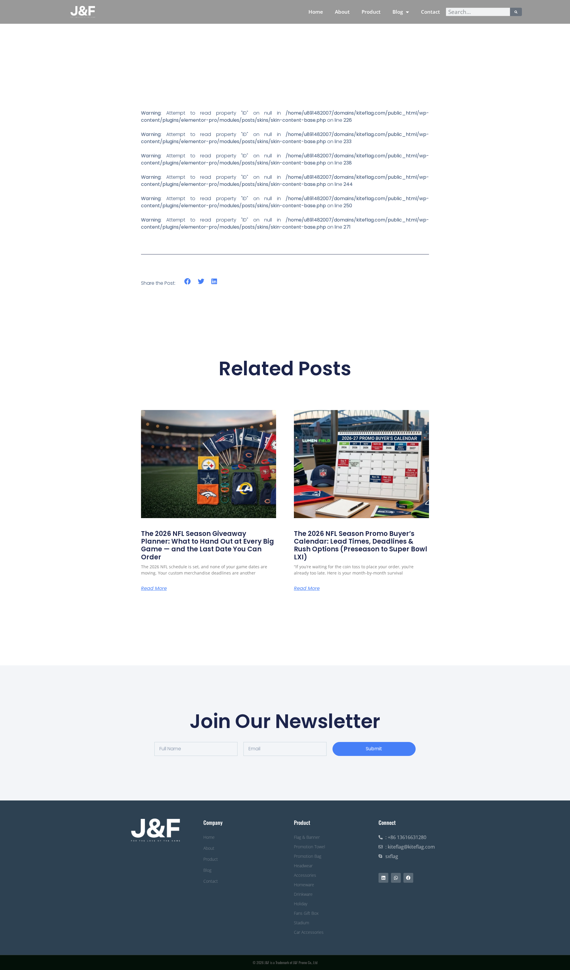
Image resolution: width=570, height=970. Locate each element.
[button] (187, 281)
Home (315, 11)
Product (371, 11)
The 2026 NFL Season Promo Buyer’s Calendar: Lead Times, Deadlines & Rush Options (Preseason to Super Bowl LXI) (360, 545)
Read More (154, 588)
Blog (397, 11)
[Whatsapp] (396, 878)
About (342, 11)
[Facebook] (408, 878)
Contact (430, 11)
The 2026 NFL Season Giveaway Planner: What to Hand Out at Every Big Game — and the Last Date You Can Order (207, 545)
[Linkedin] (383, 878)
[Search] (516, 12)
